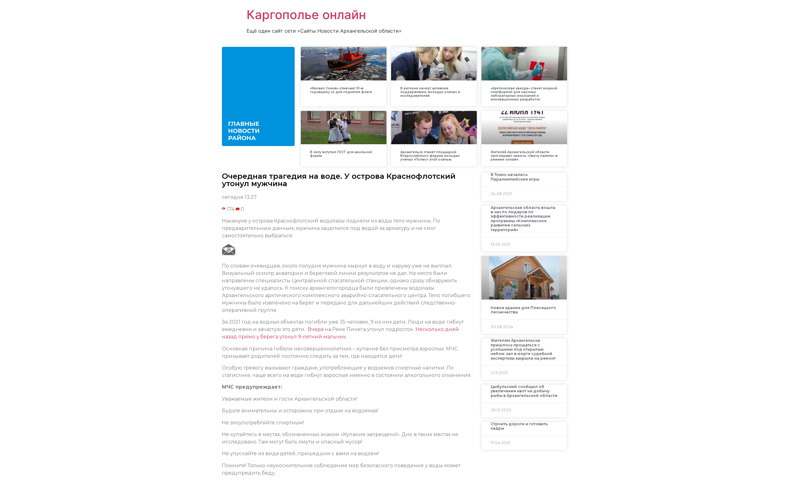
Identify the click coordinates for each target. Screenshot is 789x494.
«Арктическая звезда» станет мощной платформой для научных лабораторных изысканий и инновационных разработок (524, 93)
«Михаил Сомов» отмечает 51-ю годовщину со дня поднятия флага (341, 90)
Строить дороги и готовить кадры (519, 426)
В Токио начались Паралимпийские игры (515, 176)
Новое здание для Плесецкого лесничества (523, 309)
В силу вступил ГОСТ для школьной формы (341, 154)
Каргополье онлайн (306, 14)
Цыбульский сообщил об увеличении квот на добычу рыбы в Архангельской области (524, 391)
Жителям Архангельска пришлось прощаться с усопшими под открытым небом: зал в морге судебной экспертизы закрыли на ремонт (523, 349)
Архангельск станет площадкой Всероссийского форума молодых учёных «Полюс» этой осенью (430, 155)
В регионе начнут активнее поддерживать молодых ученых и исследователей (430, 92)
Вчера (316, 329)
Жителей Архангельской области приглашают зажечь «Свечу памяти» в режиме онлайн (524, 155)
